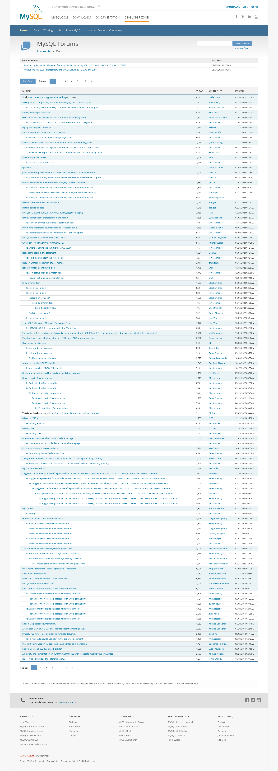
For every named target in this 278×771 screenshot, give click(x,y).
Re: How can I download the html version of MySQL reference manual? (59, 187)
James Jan (213, 192)
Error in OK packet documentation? (39, 623)
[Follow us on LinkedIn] (248, 17)
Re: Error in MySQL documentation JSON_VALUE (48, 137)
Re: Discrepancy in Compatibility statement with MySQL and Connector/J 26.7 (62, 107)
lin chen (212, 428)
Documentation (108, 17)
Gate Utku (214, 348)
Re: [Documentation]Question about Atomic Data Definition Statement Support (64, 177)
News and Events (95, 30)
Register (254, 6)
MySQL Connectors (177, 735)
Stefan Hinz (214, 97)
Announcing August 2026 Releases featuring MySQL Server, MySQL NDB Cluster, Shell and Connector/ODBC (75, 65)
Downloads (82, 17)
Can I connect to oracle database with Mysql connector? (49, 588)
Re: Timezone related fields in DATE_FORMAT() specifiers (52, 553)
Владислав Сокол (217, 573)
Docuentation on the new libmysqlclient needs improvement (51, 373)
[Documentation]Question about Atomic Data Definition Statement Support (58, 172)
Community (115, 30)
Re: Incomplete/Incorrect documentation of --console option (54, 232)
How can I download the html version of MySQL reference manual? (54, 182)
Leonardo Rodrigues (218, 644)
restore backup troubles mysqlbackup (40, 202)
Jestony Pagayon (217, 533)
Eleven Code (215, 458)
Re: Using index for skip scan (39, 348)
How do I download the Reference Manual (42, 518)
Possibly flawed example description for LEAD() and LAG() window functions (58, 338)
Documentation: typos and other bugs (48, 97)
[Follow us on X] (242, 17)
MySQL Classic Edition (30, 735)
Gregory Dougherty (218, 518)
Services (74, 716)
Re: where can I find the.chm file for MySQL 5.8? (48, 247)
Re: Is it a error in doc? (36, 288)
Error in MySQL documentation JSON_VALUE (43, 132)
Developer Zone (137, 17)
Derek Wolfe (215, 132)
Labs (59, 30)
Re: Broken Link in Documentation (42, 383)
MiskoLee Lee (215, 413)
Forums (25, 30)
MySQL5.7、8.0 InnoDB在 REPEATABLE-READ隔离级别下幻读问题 (52, 212)
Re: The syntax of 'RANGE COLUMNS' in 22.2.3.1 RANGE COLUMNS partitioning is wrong (67, 463)
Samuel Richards (217, 508)
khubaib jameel (216, 197)
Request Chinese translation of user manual (43, 262)
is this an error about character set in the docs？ (45, 217)
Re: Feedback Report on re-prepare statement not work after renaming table (62, 147)
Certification (75, 726)
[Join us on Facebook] (235, 17)
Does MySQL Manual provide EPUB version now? (45, 578)
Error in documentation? (34, 573)
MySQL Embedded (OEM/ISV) (34, 744)
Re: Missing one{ (33, 433)
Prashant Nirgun (217, 363)
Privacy (23, 761)
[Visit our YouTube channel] (255, 17)
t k (210, 343)
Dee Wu (212, 252)
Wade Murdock (216, 649)
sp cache (26, 167)
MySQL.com (59, 17)
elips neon (214, 613)
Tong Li (212, 202)
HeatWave (25, 722)
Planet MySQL (74, 30)
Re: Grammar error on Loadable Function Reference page (53, 443)
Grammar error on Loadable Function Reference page (47, 438)
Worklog (48, 30)
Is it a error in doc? (31, 283)
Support (73, 735)
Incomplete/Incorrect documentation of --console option (49, 227)
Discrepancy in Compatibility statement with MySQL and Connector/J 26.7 (57, 102)
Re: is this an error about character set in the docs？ (50, 222)
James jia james (216, 167)
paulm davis (215, 603)
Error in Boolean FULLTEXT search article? (42, 649)
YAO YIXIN (214, 448)
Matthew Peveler (217, 438)
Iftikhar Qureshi (216, 242)
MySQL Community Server (131, 722)
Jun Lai (212, 182)
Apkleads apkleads (218, 358)
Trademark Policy (69, 761)
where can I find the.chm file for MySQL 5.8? (43, 242)
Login (245, 6)
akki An (212, 172)
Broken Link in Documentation (37, 378)
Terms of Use (53, 761)
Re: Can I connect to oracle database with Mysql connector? (54, 593)
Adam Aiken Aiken (217, 578)
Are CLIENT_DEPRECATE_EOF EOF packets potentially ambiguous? (53, 628)
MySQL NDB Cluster (128, 726)
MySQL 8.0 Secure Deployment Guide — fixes (43, 237)
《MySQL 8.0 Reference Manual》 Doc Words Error (46, 323)
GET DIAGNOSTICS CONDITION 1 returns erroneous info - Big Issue (54, 117)
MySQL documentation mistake (37, 583)
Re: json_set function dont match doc (43, 272)
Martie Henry (215, 378)
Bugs (36, 30)
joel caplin (213, 468)
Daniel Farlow (215, 338)
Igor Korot (214, 373)
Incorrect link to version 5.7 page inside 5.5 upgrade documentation (54, 644)
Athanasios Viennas (218, 548)
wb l (211, 267)
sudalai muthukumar (219, 583)
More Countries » (67, 702)
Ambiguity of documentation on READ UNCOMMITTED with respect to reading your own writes (67, 654)
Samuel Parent (216, 588)
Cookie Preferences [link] (87, 761)
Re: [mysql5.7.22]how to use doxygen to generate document (54, 639)
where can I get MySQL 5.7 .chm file (39, 363)
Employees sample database (36, 112)
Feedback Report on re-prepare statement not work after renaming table (57, 142)
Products (26, 716)
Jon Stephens (215, 122)
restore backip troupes (33, 207)
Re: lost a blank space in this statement (44, 257)
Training (73, 722)
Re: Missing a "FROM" (36, 423)
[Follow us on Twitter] (252, 701)
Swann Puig (214, 102)
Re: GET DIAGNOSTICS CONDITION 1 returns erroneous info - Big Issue (59, 122)
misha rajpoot (215, 598)
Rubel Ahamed (216, 313)
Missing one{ (28, 428)
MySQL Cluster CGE (29, 739)
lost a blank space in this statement (39, 252)
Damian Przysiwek (217, 237)
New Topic (27, 81)
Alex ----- (213, 157)
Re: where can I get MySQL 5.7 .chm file (44, 368)
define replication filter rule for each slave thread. (75, 413)
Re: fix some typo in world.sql (40, 162)
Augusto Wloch (216, 568)
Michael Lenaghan (217, 623)
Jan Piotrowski (215, 333)
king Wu (213, 318)
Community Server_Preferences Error (40, 448)
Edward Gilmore (216, 107)
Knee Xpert (214, 152)
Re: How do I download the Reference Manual (47, 523)
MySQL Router (126, 735)
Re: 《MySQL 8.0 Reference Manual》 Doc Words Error (51, 328)
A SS (211, 418)
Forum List (44, 51)
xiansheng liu (215, 538)
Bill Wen (213, 127)
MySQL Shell (125, 731)
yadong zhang (215, 142)
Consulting (74, 731)
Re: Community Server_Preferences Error (45, 453)
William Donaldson (218, 117)
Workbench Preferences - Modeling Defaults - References (49, 568)
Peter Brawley (215, 353)
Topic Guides (174, 739)
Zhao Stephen (215, 308)
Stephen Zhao (215, 283)
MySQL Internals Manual (34, 468)
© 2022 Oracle (42, 755)
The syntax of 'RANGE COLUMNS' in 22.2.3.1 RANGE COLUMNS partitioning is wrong (62, 458)
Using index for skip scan (34, 343)
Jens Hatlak (214, 473)
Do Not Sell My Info (36, 761)
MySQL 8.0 (27, 508)
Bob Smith (214, 112)
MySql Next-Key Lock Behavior (37, 127)
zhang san (214, 262)
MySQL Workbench (128, 739)
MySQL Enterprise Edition (32, 726)
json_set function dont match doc (38, 267)
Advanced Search (242, 48)
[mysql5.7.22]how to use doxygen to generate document (49, 634)
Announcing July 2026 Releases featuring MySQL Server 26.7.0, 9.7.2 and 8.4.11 (60, 69)
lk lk (211, 212)
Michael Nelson (216, 654)
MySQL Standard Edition (31, 731)
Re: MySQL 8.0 (32, 513)
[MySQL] (31, 13)
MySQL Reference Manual (180, 722)
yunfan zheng (215, 217)
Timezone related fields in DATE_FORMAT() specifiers (47, 548)
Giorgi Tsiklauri (216, 227)
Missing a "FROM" (30, 418)
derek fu (213, 634)
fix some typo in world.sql (34, 157)
